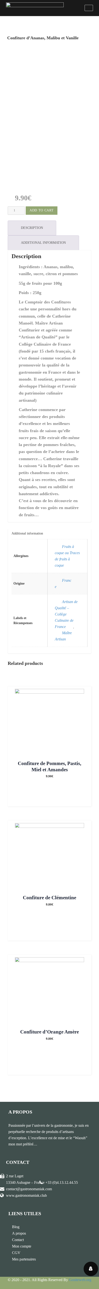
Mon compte (21, 1246)
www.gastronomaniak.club (26, 1195)
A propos (19, 1233)
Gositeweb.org (80, 1280)
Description (32, 228)
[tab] (32, 228)
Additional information (43, 242)
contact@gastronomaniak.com (29, 1189)
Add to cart (42, 210)
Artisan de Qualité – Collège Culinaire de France (66, 614)
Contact (18, 1240)
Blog (15, 1227)
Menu (88, 8)
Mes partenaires (24, 1259)
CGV (16, 1253)
